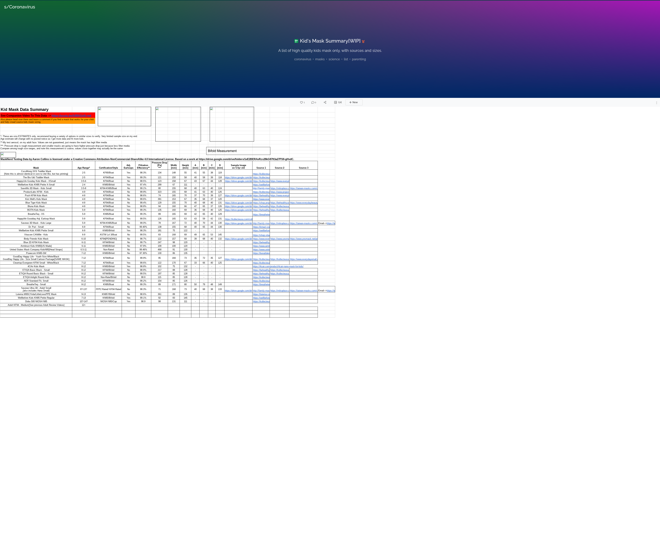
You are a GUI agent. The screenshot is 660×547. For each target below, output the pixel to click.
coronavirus (302, 59)
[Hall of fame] (364, 41)
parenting (359, 59)
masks (320, 59)
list (346, 59)
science (334, 59)
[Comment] (312, 102)
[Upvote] (301, 102)
